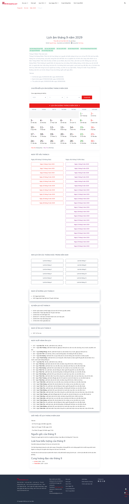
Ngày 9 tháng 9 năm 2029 (47, 173)
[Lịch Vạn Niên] (9, 3)
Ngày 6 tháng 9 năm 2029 (82, 181)
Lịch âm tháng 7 (81, 261)
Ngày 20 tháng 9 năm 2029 (81, 220)
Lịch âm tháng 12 (82, 282)
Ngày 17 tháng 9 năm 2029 (81, 207)
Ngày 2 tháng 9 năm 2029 (47, 164)
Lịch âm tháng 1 (47, 261)
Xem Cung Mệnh (78, 3)
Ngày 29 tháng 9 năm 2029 (81, 242)
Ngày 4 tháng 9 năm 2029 (82, 173)
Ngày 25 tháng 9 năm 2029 (81, 233)
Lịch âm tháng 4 (47, 274)
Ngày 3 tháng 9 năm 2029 (82, 168)
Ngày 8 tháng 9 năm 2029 (82, 186)
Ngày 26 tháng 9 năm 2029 (47, 198)
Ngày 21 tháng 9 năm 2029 (47, 190)
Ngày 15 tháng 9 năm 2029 (81, 203)
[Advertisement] (62, 20)
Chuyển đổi (87, 97)
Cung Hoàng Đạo (66, 3)
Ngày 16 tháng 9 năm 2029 (47, 186)
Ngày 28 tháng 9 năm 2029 (47, 203)
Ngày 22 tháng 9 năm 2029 (47, 194)
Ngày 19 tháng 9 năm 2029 (81, 216)
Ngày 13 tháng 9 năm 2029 (81, 198)
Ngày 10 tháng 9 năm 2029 (47, 177)
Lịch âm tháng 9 (81, 269)
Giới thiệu (84, 479)
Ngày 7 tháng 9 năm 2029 (47, 168)
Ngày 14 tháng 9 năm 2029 (47, 181)
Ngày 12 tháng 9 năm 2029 (81, 194)
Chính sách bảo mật (87, 484)
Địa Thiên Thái (59, 487)
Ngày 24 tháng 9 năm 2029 (81, 229)
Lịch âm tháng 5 (47, 278)
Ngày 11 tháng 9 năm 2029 (81, 190)
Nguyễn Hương (53, 43)
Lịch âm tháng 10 (82, 274)
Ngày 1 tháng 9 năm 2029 (82, 164)
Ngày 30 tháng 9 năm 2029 (81, 246)
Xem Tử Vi (41, 3)
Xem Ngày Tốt (53, 3)
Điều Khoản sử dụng (87, 481)
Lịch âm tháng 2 (47, 265)
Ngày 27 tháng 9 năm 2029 (81, 237)
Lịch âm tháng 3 (47, 269)
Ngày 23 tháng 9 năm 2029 (81, 224)
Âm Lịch (24, 3)
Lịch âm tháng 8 (81, 265)
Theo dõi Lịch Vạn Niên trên (61, 41)
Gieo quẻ (33, 3)
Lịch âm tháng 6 (47, 282)
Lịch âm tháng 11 (82, 278)
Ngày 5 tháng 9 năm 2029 (82, 177)
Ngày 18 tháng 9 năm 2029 (81, 211)
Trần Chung (80, 43)
